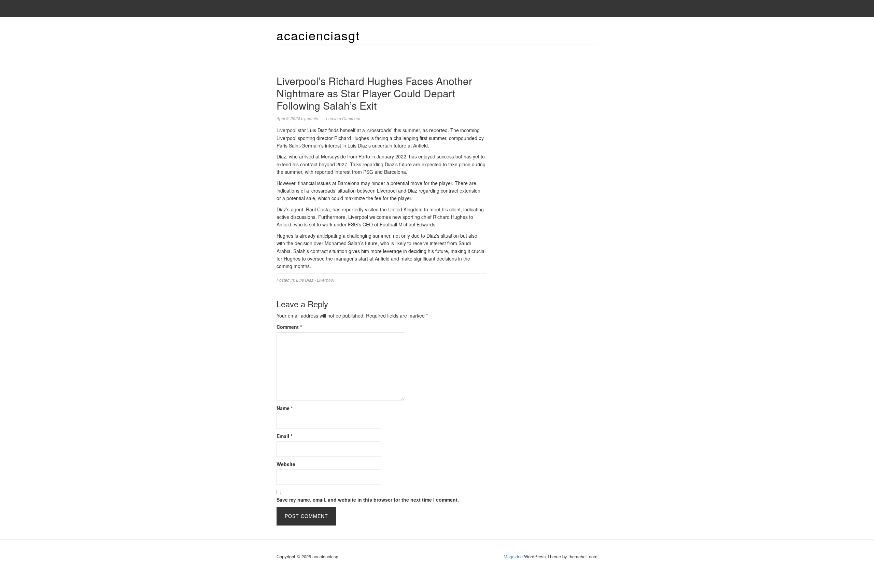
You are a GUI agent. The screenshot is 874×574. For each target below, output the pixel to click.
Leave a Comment (343, 118)
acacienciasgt (318, 35)
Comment (289, 326)
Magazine (513, 556)
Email (284, 436)
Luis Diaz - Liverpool (315, 280)
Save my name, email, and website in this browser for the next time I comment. (368, 499)
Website (286, 464)
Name (285, 408)
